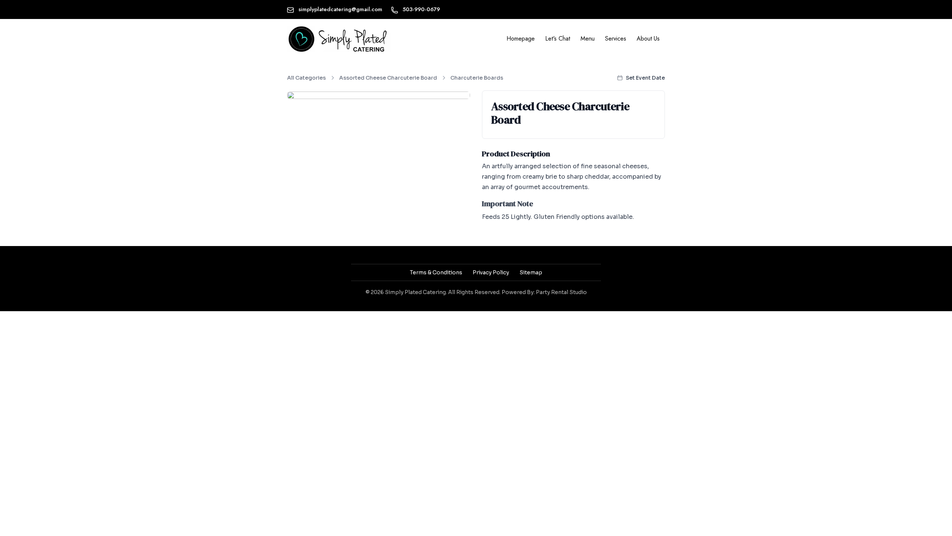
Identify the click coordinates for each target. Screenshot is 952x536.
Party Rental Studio (561, 292)
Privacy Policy (491, 272)
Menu (587, 38)
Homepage (520, 38)
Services (615, 38)
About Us (648, 38)
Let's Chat (557, 38)
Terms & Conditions (436, 272)
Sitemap (531, 272)
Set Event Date (645, 77)
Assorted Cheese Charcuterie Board (388, 77)
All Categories (306, 77)
